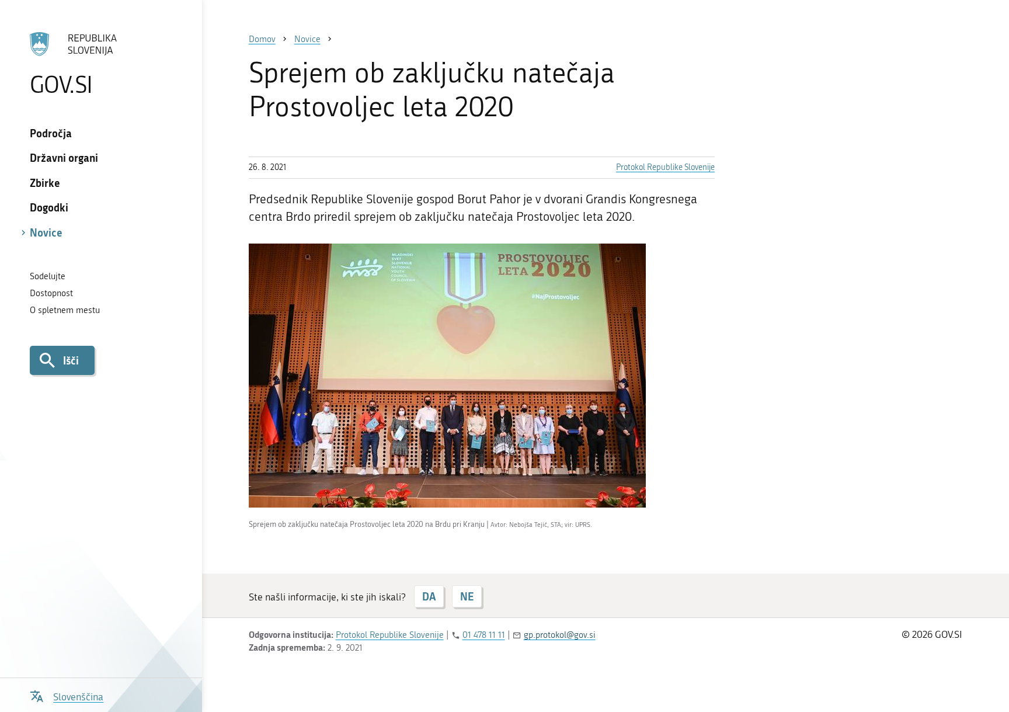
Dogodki (49, 207)
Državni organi (64, 157)
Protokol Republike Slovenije (665, 167)
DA (429, 596)
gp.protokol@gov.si (560, 635)
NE (467, 596)
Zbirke (45, 182)
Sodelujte (47, 276)
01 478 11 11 (483, 635)
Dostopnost (51, 293)
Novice (46, 232)
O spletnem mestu (65, 310)
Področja (51, 133)
